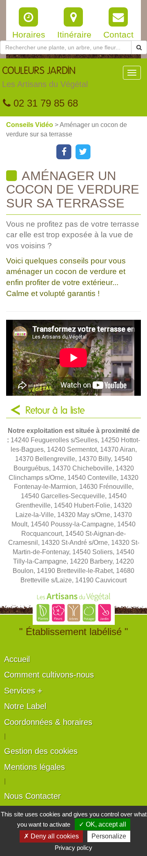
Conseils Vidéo (30, 124)
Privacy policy (73, 847)
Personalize (108, 836)
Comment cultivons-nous (49, 674)
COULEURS (45, 77)
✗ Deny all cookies (51, 836)
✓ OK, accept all (102, 824)
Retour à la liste (55, 411)
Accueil (17, 659)
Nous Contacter (32, 795)
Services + (23, 690)
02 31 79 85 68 (44, 103)
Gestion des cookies (41, 751)
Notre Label (25, 706)
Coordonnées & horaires (48, 722)
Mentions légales (34, 766)
